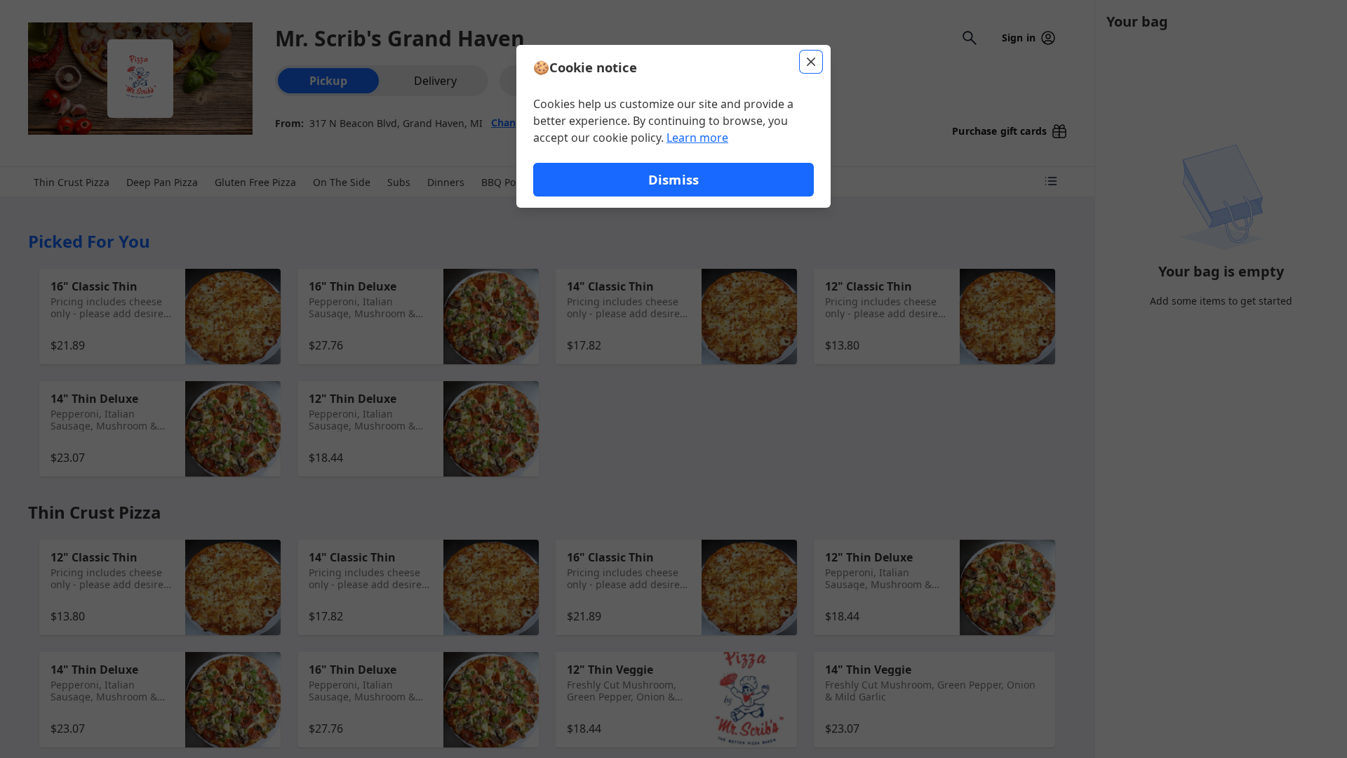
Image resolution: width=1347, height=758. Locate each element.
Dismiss (673, 179)
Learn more (697, 137)
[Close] (811, 62)
